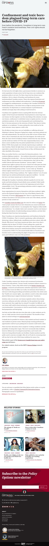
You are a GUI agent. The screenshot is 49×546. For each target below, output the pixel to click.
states (40, 202)
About (4, 511)
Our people (5, 520)
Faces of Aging (31, 345)
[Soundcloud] (9, 507)
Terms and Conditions (14, 524)
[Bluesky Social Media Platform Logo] (5, 507)
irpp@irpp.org (15, 502)
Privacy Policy (5, 524)
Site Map (23, 524)
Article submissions (7, 515)
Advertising (5, 519)
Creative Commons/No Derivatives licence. (27, 389)
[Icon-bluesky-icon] (3, 378)
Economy (27, 425)
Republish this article (8, 394)
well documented (24, 316)
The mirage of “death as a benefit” (12, 428)
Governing (17, 425)
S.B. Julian (5, 34)
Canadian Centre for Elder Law (14, 202)
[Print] (9, 378)
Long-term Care (13, 383)
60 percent (41, 101)
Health (12, 425)
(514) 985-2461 (6, 502)
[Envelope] (7, 378)
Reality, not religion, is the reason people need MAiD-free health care (13, 456)
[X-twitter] (11, 378)
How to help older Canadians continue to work (34, 428)
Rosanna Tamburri (31, 430)
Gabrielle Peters (9, 459)
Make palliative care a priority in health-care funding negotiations (34, 456)
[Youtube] (7, 507)
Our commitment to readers (9, 513)
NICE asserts (19, 195)
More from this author (8, 371)
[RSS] (13, 507)
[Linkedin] (5, 378)
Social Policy (20, 383)
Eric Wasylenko (38, 459)
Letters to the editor (7, 517)
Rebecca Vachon (30, 459)
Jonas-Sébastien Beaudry (11, 430)
